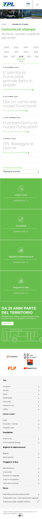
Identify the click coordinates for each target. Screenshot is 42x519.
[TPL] (8, 4)
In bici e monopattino (11, 479)
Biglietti (5, 453)
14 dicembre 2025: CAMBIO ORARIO (16, 502)
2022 (6, 52)
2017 (13, 56)
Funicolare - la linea (10, 424)
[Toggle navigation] (37, 4)
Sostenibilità (7, 398)
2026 (6, 47)
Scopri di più (7, 323)
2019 (36, 52)
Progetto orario (8, 428)
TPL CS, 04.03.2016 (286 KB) (15, 153)
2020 (26, 52)
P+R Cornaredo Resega (11, 442)
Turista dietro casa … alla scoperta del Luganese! (20, 498)
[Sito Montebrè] (30, 362)
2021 (16, 52)
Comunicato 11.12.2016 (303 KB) (17, 89)
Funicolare (7, 402)
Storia (5, 394)
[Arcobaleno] (12, 356)
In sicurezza (7, 472)
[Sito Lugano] (30, 356)
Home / (6, 24)
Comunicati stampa (12, 168)
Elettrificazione (8, 468)
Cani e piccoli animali (10, 483)
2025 (16, 47)
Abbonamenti (8, 457)
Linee (5, 420)
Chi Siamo (6, 386)
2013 (21, 61)
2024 (25, 47)
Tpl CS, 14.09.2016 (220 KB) (15, 132)
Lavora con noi (8, 405)
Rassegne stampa (11, 171)
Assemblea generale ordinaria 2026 (16, 494)
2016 (21, 56)
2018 (5, 56)
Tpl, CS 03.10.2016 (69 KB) (14, 111)
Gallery (5, 409)
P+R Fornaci (7, 439)
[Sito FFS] (30, 368)
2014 (36, 56)
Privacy (20, 513)
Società (5, 390)
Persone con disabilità (11, 476)
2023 (35, 47)
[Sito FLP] (12, 368)
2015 (29, 56)
